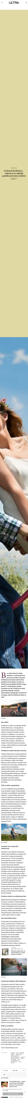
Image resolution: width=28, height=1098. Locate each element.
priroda (22, 1058)
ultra (19, 1059)
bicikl (17, 1052)
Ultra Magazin (14, 178)
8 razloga (13, 1052)
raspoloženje (13, 1059)
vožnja (19, 1061)
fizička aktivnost (19, 1053)
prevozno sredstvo (15, 1058)
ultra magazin (14, 1061)
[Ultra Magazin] (14, 3)
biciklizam (22, 1052)
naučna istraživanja (15, 1057)
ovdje (6, 1090)
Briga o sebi (14, 949)
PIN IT (15, 708)
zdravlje (12, 1062)
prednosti (23, 1057)
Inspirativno (20, 949)
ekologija (13, 1053)
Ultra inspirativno (15, 1060)
